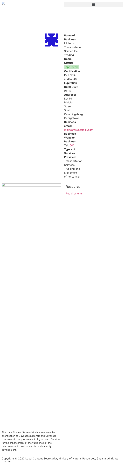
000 (72, 145)
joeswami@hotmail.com (78, 129)
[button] (93, 4)
